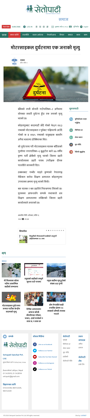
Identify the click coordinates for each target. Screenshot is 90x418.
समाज (70, 35)
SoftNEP (83, 415)
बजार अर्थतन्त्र (38, 35)
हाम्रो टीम (81, 364)
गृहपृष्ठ (65, 339)
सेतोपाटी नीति (67, 361)
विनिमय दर (66, 344)
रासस (22, 60)
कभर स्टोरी (14, 35)
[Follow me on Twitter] (18, 63)
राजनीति (25, 35)
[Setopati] (15, 345)
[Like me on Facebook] (15, 65)
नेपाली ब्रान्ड (51, 35)
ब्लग (85, 35)
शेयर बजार (66, 348)
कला (78, 35)
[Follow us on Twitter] (40, 27)
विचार (62, 35)
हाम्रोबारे (65, 356)
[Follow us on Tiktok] (47, 27)
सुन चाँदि (66, 352)
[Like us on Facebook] (36, 27)
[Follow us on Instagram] (44, 27)
